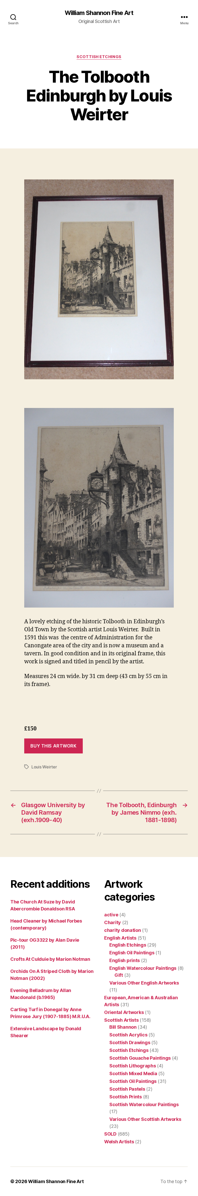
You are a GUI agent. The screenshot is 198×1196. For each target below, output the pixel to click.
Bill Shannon (123, 1027)
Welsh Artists (119, 1141)
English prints (124, 960)
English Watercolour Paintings (142, 968)
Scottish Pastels (127, 1089)
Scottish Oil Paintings (132, 1081)
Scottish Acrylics (128, 1034)
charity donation (122, 930)
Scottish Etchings (99, 56)
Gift (118, 975)
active (111, 914)
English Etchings (127, 945)
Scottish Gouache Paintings (140, 1058)
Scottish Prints (125, 1096)
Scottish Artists (121, 1020)
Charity (112, 922)
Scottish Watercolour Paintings (144, 1104)
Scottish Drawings (129, 1042)
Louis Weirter (44, 766)
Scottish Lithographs (132, 1065)
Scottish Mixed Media (133, 1073)
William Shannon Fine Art (99, 13)
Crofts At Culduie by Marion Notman (50, 959)
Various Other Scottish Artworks (145, 1119)
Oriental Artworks (124, 1012)
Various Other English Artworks (144, 983)
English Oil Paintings (131, 952)
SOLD (110, 1134)
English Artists (120, 938)
